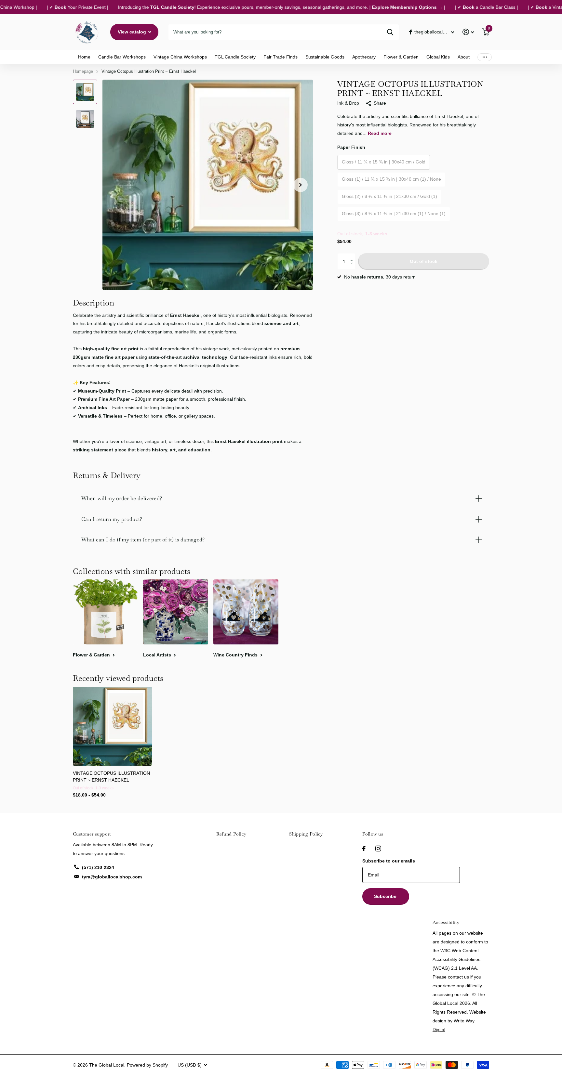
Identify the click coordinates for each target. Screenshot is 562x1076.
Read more (380, 133)
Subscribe (386, 896)
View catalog (132, 31)
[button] (353, 255)
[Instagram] (378, 848)
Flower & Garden (401, 56)
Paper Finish (351, 147)
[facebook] (364, 848)
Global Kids (438, 56)
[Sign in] (468, 32)
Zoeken (390, 32)
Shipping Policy (306, 834)
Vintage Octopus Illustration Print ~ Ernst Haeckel (111, 777)
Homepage (83, 71)
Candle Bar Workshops (122, 56)
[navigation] (85, 92)
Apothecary (364, 56)
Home (84, 56)
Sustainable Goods (324, 56)
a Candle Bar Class (469, 7)
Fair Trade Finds (280, 56)
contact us (458, 976)
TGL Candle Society (235, 56)
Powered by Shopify (147, 1065)
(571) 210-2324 (98, 867)
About (464, 56)
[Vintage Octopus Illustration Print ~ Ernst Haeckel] (112, 726)
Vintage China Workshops (180, 56)
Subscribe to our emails (388, 860)
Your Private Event (60, 7)
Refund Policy (231, 834)
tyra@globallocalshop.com (112, 876)
